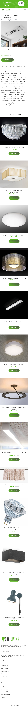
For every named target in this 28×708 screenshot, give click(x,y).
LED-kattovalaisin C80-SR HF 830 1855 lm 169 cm (14, 453)
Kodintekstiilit (4, 668)
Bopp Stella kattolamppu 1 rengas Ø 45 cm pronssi (14, 408)
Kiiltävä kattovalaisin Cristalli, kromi (14, 147)
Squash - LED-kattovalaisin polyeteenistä (14, 235)
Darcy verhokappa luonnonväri (14, 485)
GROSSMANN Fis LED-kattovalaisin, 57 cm (14, 321)
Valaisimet (10, 49)
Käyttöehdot (4, 692)
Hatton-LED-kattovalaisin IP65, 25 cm (14, 364)
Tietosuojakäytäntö (6, 694)
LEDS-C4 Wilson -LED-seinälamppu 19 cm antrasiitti (14, 573)
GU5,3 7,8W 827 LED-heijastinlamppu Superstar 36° (14, 528)
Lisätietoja (7, 59)
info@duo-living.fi (5, 660)
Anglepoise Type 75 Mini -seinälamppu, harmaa (14, 617)
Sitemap (3, 697)
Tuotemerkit (4, 674)
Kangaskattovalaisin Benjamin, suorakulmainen (14, 191)
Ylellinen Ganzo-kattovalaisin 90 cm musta (14, 278)
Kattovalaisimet (18, 49)
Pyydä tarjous (21, 3)
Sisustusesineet (5, 671)
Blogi (2, 686)
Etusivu (3, 20)
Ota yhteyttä (4, 689)
